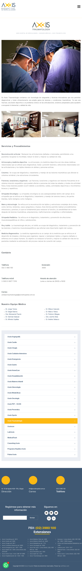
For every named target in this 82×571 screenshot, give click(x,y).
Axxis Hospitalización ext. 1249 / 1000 (13, 556)
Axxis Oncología (13, 398)
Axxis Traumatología (15, 421)
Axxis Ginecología (14, 387)
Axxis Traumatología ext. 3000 (38, 556)
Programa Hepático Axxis (17, 449)
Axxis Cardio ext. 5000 (8, 541)
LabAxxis (11, 432)
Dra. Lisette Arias (52, 317)
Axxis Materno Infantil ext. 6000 (39, 541)
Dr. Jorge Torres (11, 309)
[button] (6, 565)
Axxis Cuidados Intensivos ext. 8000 (12, 545)
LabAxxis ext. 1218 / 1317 (65, 547)
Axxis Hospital (29, 566)
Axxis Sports (12, 415)
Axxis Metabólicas (14, 393)
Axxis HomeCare (14, 370)
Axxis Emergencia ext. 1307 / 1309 (12, 547)
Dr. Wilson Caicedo (52, 309)
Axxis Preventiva (14, 409)
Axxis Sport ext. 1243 (36, 554)
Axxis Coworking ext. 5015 (10, 539)
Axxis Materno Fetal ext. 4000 (38, 539)
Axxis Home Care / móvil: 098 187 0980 (13, 554)
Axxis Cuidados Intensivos (17, 353)
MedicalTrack (12, 438)
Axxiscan (11, 426)
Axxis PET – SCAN (14, 404)
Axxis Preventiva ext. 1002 (37, 551)
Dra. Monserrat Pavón (13, 314)
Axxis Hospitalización (15, 376)
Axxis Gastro (12, 365)
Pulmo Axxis (12, 454)
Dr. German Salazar (12, 317)
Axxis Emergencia (14, 359)
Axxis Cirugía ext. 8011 (8, 543)
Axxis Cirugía (12, 348)
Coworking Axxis (14, 443)
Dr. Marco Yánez (52, 312)
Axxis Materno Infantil (15, 381)
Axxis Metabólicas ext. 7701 (38, 543)
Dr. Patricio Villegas (53, 314)
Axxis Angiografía (14, 337)
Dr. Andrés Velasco (52, 319)
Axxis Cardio (12, 342)
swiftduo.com (65, 566)
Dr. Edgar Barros (11, 312)
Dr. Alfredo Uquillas (12, 319)
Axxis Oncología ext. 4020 (37, 545)
